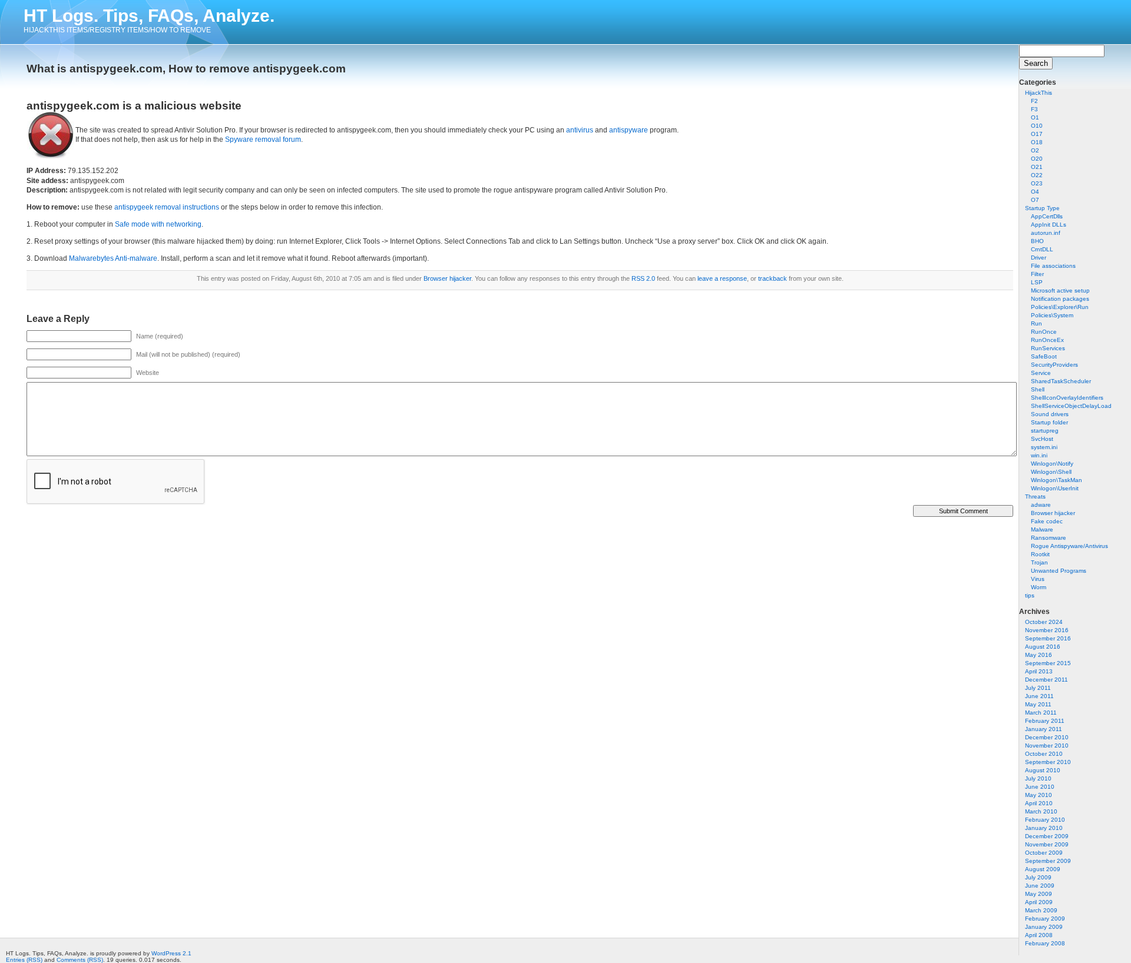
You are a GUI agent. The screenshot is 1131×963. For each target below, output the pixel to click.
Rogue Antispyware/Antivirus (1069, 546)
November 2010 (1047, 745)
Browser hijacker (1053, 513)
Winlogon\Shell (1051, 472)
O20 (1037, 158)
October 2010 (1044, 754)
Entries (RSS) (24, 960)
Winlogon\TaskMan (1056, 480)
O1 (1035, 117)
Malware (1042, 529)
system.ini (1044, 447)
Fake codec (1047, 521)
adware (1041, 505)
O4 (1035, 191)
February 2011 (1044, 721)
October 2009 (1044, 852)
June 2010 (1039, 786)
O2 (1035, 150)
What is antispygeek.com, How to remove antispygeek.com (186, 68)
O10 (1037, 125)
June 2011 (1039, 696)
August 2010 (1042, 770)
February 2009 (1045, 918)
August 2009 (1042, 869)
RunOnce (1044, 331)
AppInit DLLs (1048, 224)
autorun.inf (1045, 233)
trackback (772, 278)
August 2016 (1042, 646)
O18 (1037, 142)
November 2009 (1047, 844)
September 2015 (1048, 663)
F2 (1034, 101)
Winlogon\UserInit (1055, 488)
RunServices (1048, 348)
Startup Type (1042, 208)
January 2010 (1044, 828)
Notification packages (1060, 298)
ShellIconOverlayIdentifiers (1067, 397)
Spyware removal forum (263, 139)
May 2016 (1038, 655)
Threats (1035, 496)
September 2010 (1048, 762)
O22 (1037, 175)
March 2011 (1041, 712)
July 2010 (1038, 778)
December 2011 (1046, 679)
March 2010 (1041, 811)
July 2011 (1038, 688)
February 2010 (1045, 819)
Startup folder (1049, 422)
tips (1029, 595)
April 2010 (1039, 803)
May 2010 (1038, 795)
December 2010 (1047, 737)
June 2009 (1039, 885)
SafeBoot (1044, 356)
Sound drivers (1050, 414)
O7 (1035, 200)
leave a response (722, 278)
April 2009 (1039, 902)
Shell (1037, 389)
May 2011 (1038, 704)
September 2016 (1048, 638)
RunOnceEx (1047, 340)
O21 (1037, 167)
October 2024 (1044, 622)
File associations (1053, 266)
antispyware (628, 130)
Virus (1037, 579)
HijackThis (1038, 92)
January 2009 (1044, 927)
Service (1041, 373)
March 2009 (1041, 910)
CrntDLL (1042, 249)
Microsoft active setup (1060, 290)
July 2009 (1038, 877)
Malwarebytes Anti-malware (113, 258)
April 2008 (1039, 935)
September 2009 (1048, 861)
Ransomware (1048, 537)
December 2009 (1047, 836)
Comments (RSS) (80, 960)
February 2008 (1045, 943)
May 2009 (1038, 894)
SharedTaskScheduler (1061, 381)
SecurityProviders (1054, 364)
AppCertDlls (1047, 216)
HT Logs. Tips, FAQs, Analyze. (149, 15)
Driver (1038, 257)
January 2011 (1043, 729)
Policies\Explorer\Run (1060, 307)
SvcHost (1042, 439)
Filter (1037, 274)
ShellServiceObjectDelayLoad (1071, 406)
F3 (1034, 109)
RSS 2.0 (643, 278)
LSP (1037, 282)
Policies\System (1052, 315)
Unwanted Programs (1058, 570)
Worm (1038, 587)
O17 (1037, 134)
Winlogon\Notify (1052, 463)
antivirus (579, 130)
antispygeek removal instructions (166, 207)
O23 (1037, 183)
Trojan (1039, 562)
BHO (1037, 241)
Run (1036, 323)
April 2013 (1039, 671)
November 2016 (1047, 630)
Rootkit (1040, 554)
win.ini (1039, 455)
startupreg (1045, 430)
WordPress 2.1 (171, 953)
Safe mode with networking (158, 224)
